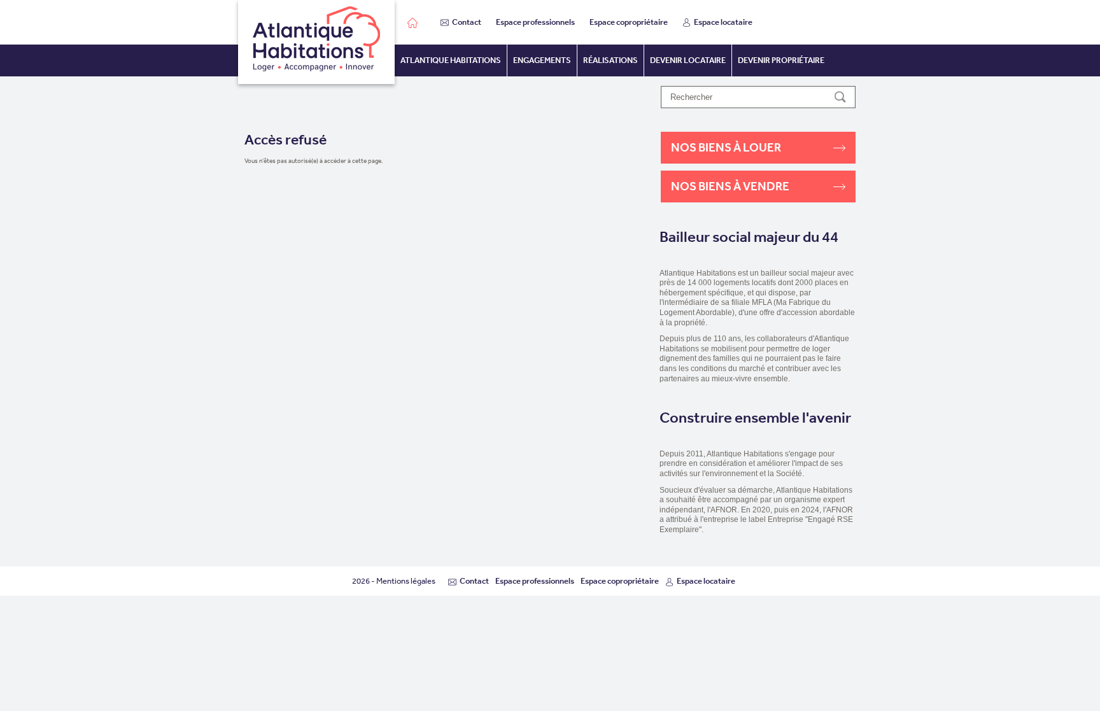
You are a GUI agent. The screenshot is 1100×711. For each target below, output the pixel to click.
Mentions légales (405, 580)
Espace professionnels (535, 22)
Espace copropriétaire (628, 22)
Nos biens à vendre (730, 186)
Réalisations (610, 60)
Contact (466, 22)
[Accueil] (316, 42)
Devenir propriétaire (781, 60)
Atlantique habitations (450, 60)
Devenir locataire (688, 60)
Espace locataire (723, 22)
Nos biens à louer (726, 147)
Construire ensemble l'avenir (755, 417)
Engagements (542, 60)
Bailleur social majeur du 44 (748, 237)
